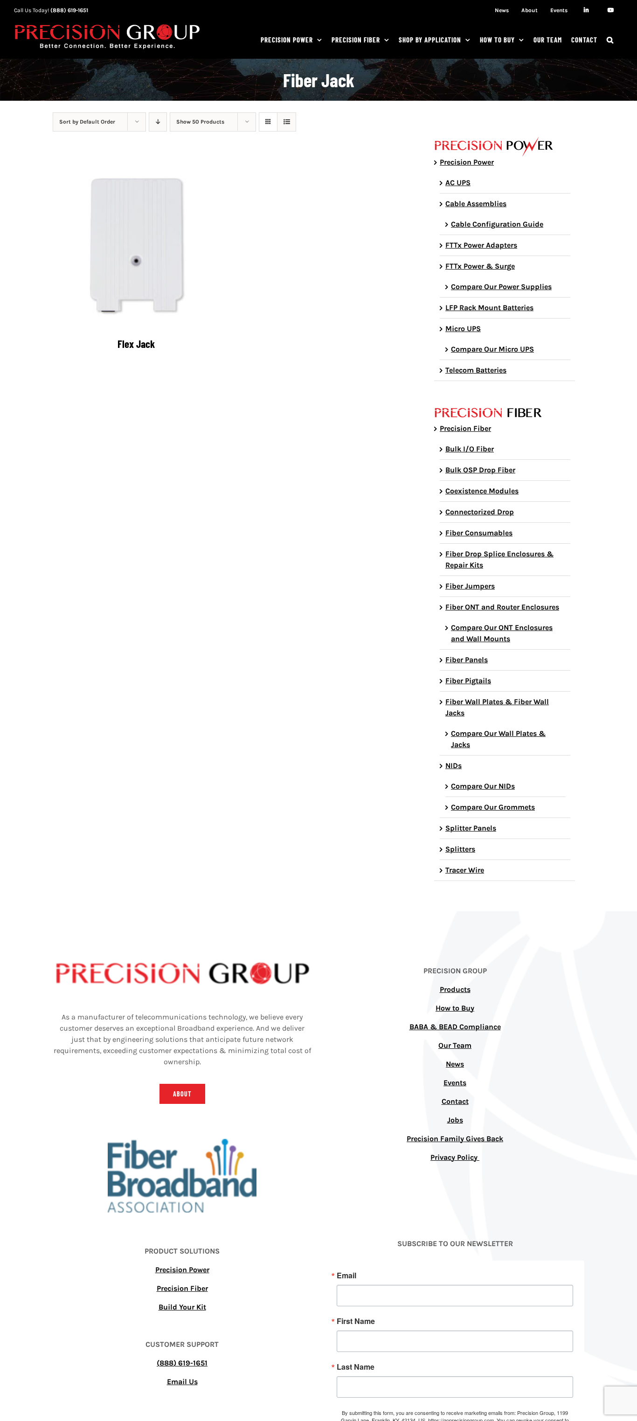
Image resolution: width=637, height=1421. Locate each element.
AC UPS (458, 182)
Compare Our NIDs (483, 786)
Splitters (460, 849)
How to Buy (455, 1008)
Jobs (455, 1120)
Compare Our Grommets (493, 807)
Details (136, 245)
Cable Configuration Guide (497, 224)
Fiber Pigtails (468, 680)
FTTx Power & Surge (480, 266)
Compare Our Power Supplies (501, 286)
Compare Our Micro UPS (492, 349)
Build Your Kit (182, 1307)
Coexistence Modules (482, 490)
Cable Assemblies (475, 203)
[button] (610, 39)
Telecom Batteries (475, 370)
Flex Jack (136, 343)
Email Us (182, 1381)
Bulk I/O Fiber (469, 448)
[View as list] (286, 122)
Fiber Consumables (478, 532)
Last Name (355, 1367)
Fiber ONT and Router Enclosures (502, 607)
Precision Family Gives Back (455, 1138)
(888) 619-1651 (69, 10)
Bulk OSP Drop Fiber (480, 469)
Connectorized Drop (479, 511)
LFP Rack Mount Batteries (489, 307)
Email (346, 1275)
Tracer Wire (464, 870)
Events (454, 1082)
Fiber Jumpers (470, 586)
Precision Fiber (465, 428)
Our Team (454, 1045)
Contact (455, 1101)
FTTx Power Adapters (481, 245)
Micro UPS (463, 328)
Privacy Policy (454, 1157)
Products (455, 989)
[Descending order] (158, 122)
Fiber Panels (466, 659)
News (455, 1064)
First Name (356, 1321)
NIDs (453, 765)
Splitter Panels (470, 828)
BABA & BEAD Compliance (455, 1026)
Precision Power (467, 162)
